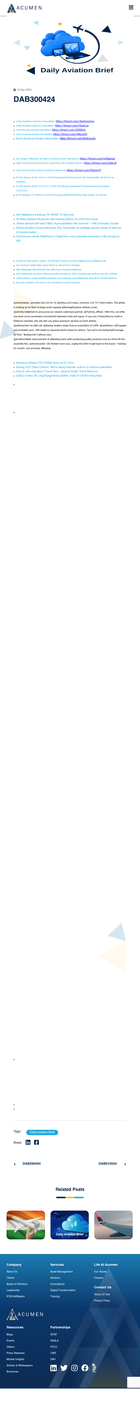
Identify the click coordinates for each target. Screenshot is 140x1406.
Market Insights (15, 1359)
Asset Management (61, 1272)
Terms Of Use (102, 1294)
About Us (12, 1272)
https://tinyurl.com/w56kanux (97, 158)
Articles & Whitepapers (20, 1365)
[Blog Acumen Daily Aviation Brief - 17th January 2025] (69, 1225)
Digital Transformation (63, 1290)
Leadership (13, 1290)
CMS (53, 1353)
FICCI (53, 1347)
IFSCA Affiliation (16, 1296)
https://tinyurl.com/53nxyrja (72, 125)
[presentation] (14, 1164)
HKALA (54, 1341)
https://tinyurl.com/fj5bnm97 (84, 170)
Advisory (55, 1278)
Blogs (10, 1334)
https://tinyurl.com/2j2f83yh (68, 130)
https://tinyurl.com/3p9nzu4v (78, 138)
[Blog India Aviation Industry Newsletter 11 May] (26, 1225)
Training (55, 1296)
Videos (10, 1347)
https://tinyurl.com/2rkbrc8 (100, 163)
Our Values (100, 1272)
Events (10, 1341)
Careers (98, 1278)
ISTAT (53, 1334)
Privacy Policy (102, 1300)
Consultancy (57, 1284)
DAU (53, 1359)
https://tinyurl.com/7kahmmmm (75, 121)
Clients (10, 1278)
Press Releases (16, 1353)
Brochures (12, 1371)
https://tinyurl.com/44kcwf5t (70, 134)
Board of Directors (17, 1284)
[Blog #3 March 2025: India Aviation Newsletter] (113, 1225)
